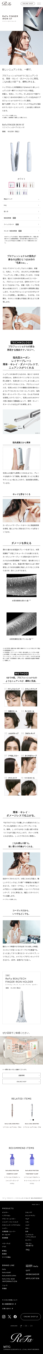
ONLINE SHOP (28, 3)
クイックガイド (11, 224)
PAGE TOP (35, 1204)
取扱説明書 (9, 218)
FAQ (5, 205)
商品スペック (8, 199)
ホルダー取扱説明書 (12, 231)
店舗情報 (21, 1075)
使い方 (6, 211)
